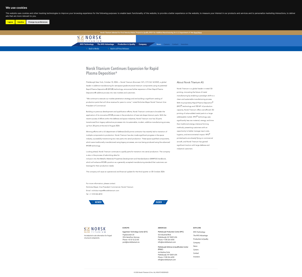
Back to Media (93, 49)
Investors (184, 44)
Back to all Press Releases (119, 49)
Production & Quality (126, 44)
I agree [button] (10, 22)
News (159, 44)
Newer (97, 202)
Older (159, 202)
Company (143, 44)
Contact (175, 44)
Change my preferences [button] (38, 22)
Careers (167, 44)
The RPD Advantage (105, 44)
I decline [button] (20, 22)
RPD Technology (87, 44)
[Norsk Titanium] (95, 39)
